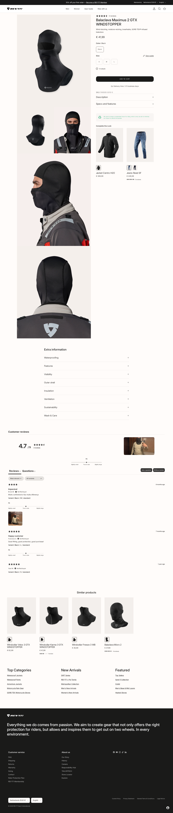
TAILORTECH (67, 771)
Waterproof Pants (14, 680)
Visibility (48, 374)
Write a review (159, 470)
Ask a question (146, 470)
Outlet (117, 684)
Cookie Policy (116, 798)
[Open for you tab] (168, 808)
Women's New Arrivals (69, 693)
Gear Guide (88, 9)
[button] (139, 446)
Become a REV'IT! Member (96, 2)
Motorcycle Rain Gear (15, 688)
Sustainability (50, 407)
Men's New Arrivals (68, 688)
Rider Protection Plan (16, 778)
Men (67, 9)
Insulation (49, 390)
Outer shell (49, 382)
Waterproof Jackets (14, 675)
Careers (65, 764)
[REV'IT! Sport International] (14, 9)
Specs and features (106, 103)
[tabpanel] (86, 526)
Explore (64, 778)
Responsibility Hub (69, 768)
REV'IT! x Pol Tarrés (68, 680)
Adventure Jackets (14, 684)
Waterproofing (51, 357)
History (64, 761)
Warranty (11, 768)
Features (48, 366)
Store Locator (67, 774)
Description (102, 97)
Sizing (10, 771)
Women (77, 9)
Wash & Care (50, 415)
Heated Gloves (121, 693)
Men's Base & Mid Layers (125, 688)
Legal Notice (161, 798)
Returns (11, 764)
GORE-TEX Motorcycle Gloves (18, 693)
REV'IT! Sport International (21, 806)
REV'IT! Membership (16, 781)
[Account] (154, 8)
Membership (138, 2)
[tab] (28, 471)
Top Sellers (119, 675)
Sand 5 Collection (122, 680)
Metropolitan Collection (70, 684)
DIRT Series (65, 675)
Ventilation (49, 399)
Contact (11, 774)
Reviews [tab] (14, 471)
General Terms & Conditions (145, 798)
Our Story (65, 757)
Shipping (11, 761)
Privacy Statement (128, 798)
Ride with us (102, 9)
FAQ (10, 757)
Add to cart (125, 79)
